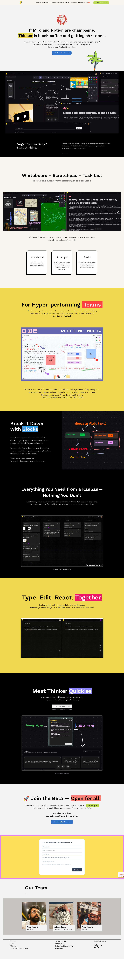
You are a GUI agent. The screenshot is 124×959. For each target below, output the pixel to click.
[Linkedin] (95, 947)
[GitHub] (98, 947)
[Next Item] (118, 211)
